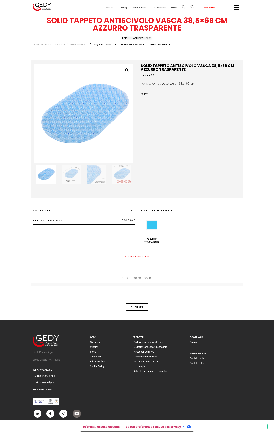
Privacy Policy (97, 361)
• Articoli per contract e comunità (150, 371)
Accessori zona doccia (53, 44)
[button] (127, 70)
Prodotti (110, 7)
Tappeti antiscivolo (137, 38)
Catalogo (194, 342)
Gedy (124, 7)
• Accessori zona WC (143, 351)
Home (36, 44)
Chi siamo (95, 342)
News (174, 7)
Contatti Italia (197, 358)
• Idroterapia (139, 366)
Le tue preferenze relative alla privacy (153, 427)
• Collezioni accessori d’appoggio (150, 347)
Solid (94, 44)
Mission (94, 347)
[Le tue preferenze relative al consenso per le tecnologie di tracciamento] (267, 426)
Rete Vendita (140, 7)
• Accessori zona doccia (145, 361)
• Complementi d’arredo (145, 356)
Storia (93, 351)
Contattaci (209, 7)
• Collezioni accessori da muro (148, 342)
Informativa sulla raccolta (101, 427)
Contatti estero (197, 363)
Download (160, 7)
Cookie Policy (97, 366)
